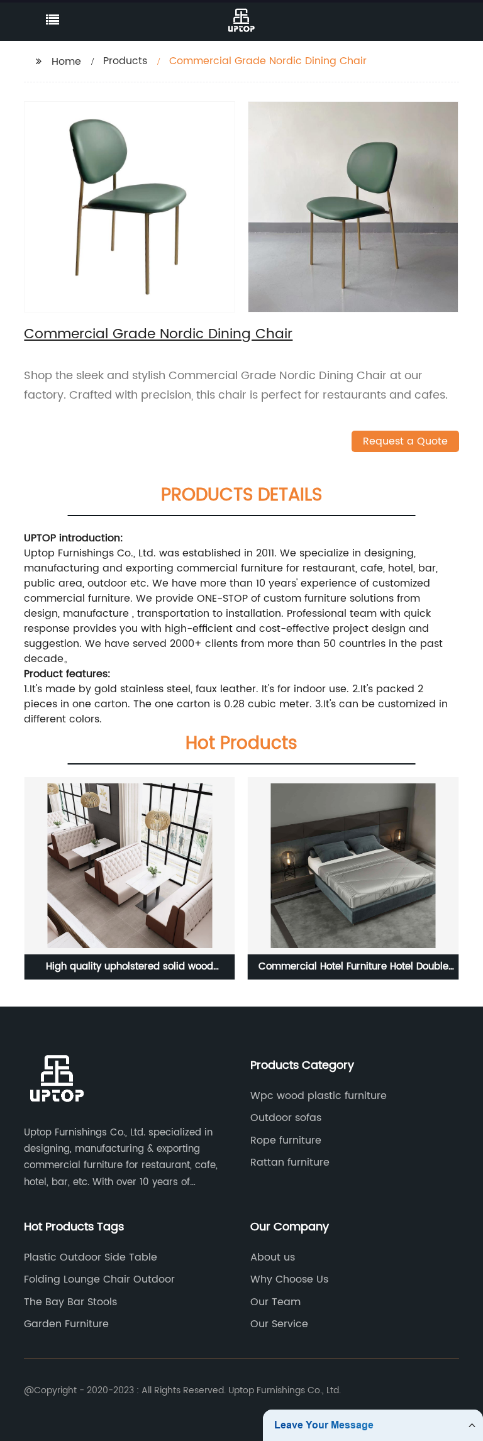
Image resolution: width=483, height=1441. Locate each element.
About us (272, 1257)
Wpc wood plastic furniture (318, 1095)
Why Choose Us (289, 1279)
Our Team (275, 1302)
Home (66, 61)
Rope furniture (285, 1140)
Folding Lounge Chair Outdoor (99, 1279)
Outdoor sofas (285, 1117)
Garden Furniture (66, 1324)
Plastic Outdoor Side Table (90, 1257)
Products (125, 61)
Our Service (279, 1324)
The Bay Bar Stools (70, 1302)
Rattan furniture (290, 1162)
